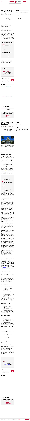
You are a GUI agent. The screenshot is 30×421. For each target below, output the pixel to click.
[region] (7, 110)
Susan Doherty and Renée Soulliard (8, 129)
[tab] (3, 108)
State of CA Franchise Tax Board (10, 159)
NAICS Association (4, 170)
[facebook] (5, 134)
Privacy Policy (19, 419)
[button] (1, 1)
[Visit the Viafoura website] (13, 405)
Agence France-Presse (8, 17)
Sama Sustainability (7, 364)
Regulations (2, 120)
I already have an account (8, 116)
